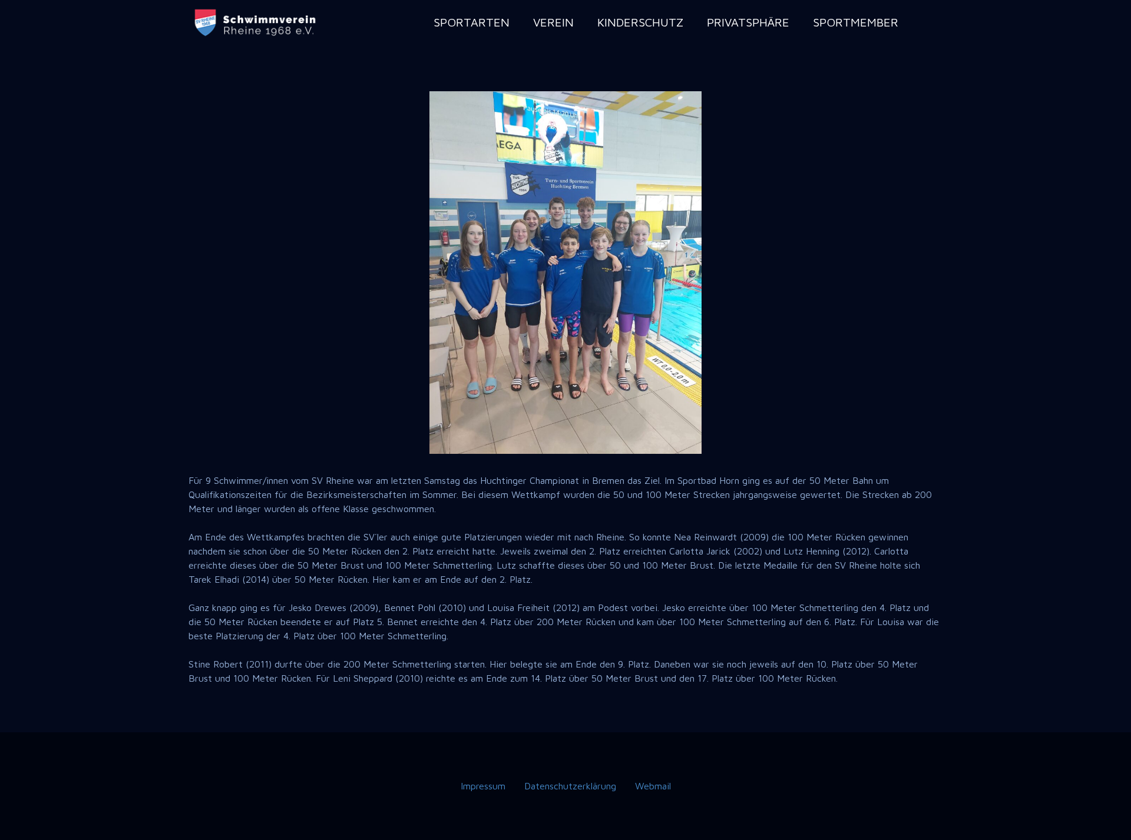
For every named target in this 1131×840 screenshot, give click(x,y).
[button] (517, 22)
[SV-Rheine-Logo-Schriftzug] (256, 22)
